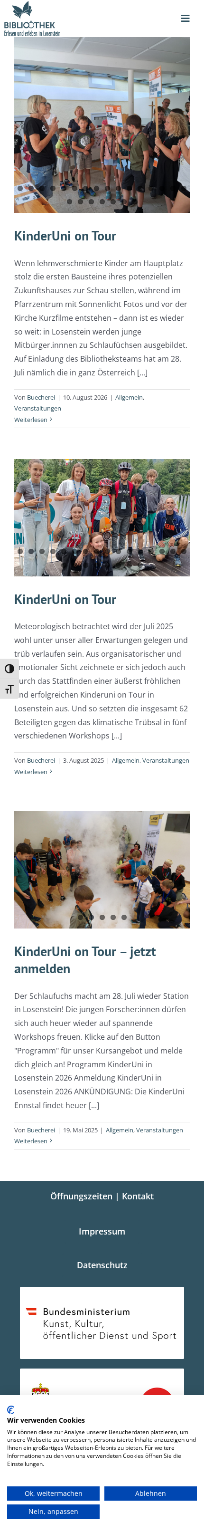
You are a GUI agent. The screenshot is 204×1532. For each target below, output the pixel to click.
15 (173, 188)
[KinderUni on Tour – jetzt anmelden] (102, 870)
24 (140, 565)
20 (102, 201)
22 (124, 201)
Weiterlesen (30, 419)
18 (80, 201)
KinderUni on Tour (65, 235)
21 (113, 201)
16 (183, 188)
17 (69, 201)
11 (129, 188)
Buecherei (41, 397)
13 (151, 188)
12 (140, 188)
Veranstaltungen (37, 408)
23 (135, 201)
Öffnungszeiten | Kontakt (102, 1196)
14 (162, 188)
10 (118, 188)
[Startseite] (51, 18)
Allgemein (129, 397)
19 (91, 201)
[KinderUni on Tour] (102, 125)
